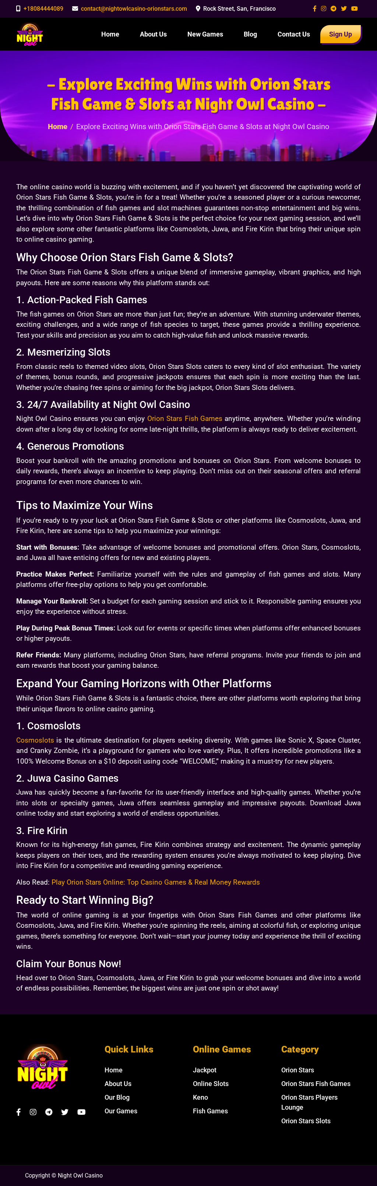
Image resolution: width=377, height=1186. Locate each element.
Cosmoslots (35, 740)
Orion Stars (297, 1070)
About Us (153, 34)
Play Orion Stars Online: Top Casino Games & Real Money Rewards (156, 882)
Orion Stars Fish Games (184, 418)
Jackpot (204, 1070)
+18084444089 (43, 8)
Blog (250, 34)
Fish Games (210, 1111)
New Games (205, 34)
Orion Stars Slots (306, 1121)
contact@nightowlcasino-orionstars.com (134, 8)
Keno (200, 1097)
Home (110, 34)
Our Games (121, 1111)
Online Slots (211, 1084)
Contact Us (294, 34)
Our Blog (117, 1097)
